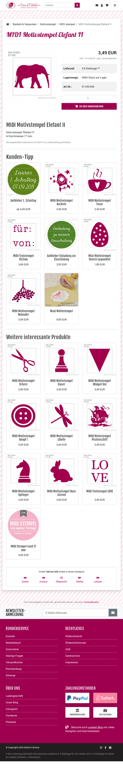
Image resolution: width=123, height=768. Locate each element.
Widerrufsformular (75, 642)
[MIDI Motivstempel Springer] (23, 469)
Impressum (71, 662)
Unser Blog (12, 702)
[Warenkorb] (107, 5)
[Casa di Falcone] (23, 5)
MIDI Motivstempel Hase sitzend (61, 493)
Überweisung (77, 714)
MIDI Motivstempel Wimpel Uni (99, 382)
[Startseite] (7, 24)
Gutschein (105, 714)
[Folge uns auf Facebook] (105, 747)
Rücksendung (13, 668)
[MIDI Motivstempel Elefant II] (32, 74)
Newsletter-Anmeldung (16, 612)
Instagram (12, 709)
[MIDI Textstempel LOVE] (100, 469)
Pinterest (11, 722)
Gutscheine (12, 649)
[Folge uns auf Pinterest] (110, 747)
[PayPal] (77, 698)
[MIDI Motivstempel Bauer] (61, 359)
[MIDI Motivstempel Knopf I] (23, 414)
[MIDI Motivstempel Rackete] (61, 179)
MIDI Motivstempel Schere (23, 382)
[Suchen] (77, 5)
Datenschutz (72, 655)
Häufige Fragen (14, 655)
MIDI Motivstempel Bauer (61, 382)
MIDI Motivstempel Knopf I (23, 437)
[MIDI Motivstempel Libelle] (61, 414)
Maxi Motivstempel (61, 311)
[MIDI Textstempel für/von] (23, 234)
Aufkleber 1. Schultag (23, 200)
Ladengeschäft (14, 695)
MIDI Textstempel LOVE (99, 491)
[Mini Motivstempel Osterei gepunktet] (100, 234)
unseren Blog (95, 727)
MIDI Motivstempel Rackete (61, 202)
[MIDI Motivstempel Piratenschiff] (100, 414)
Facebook (11, 715)
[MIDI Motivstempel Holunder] (23, 289)
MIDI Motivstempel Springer (23, 493)
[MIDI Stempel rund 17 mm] (23, 525)
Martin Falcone (31, 747)
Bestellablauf (13, 642)
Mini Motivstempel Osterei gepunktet (99, 257)
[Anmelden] (113, 612)
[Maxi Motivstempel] (61, 289)
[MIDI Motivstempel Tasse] (100, 179)
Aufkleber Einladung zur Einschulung (61, 257)
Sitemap (10, 675)
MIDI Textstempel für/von (23, 257)
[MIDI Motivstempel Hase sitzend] (61, 469)
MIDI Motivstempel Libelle (61, 437)
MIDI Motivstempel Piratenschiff (99, 437)
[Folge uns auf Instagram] (101, 747)
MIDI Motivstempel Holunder (23, 312)
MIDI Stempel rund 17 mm (23, 548)
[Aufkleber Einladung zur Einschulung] (61, 234)
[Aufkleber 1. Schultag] (23, 179)
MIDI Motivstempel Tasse (99, 202)
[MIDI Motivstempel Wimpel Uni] (100, 359)
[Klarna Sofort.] (105, 698)
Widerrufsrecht (73, 636)
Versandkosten (109, 58)
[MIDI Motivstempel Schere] (23, 359)
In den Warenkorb (91, 106)
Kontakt (10, 636)
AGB (67, 649)
